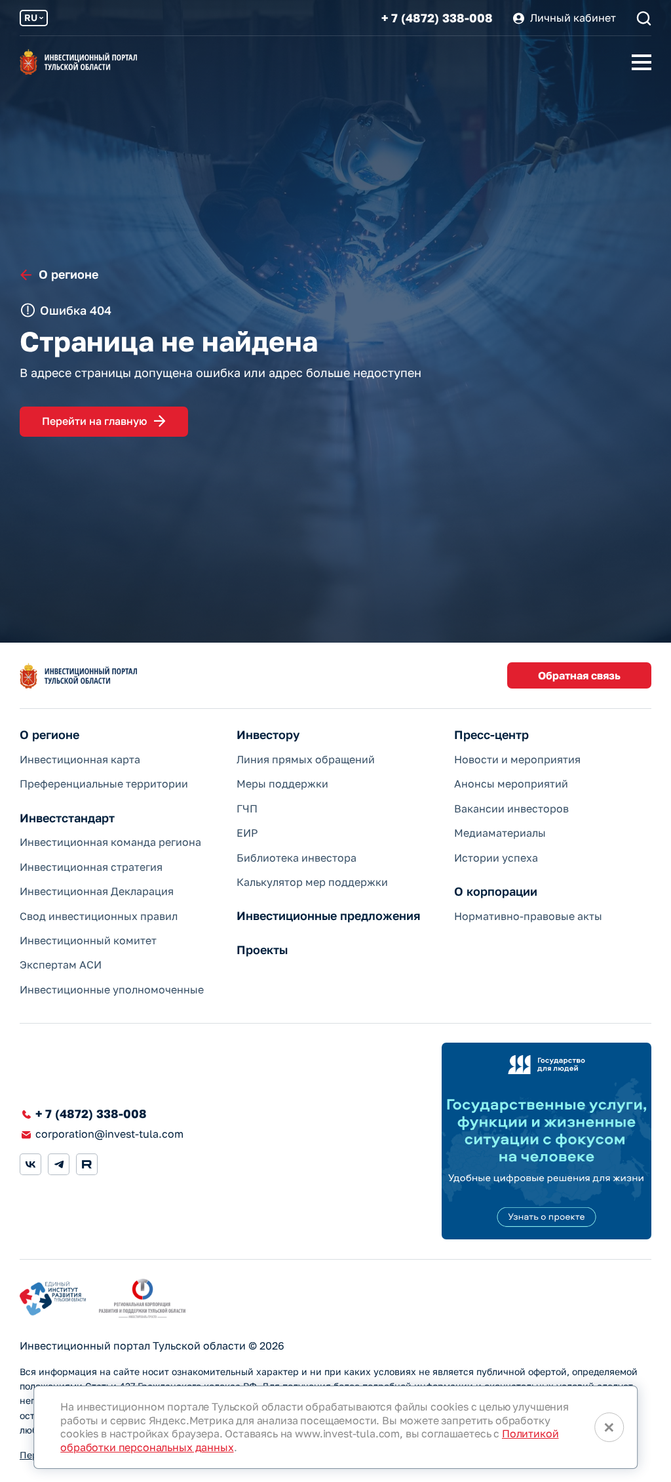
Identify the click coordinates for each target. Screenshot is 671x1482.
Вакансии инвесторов (511, 808)
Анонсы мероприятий (511, 783)
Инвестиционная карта (80, 759)
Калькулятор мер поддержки (312, 882)
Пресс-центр (491, 735)
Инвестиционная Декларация (97, 891)
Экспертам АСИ (61, 964)
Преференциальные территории (104, 783)
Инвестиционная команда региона (110, 842)
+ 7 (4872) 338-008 (437, 18)
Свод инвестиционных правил (99, 916)
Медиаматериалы (500, 832)
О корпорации (495, 891)
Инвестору (268, 735)
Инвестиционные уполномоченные (112, 989)
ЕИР (247, 832)
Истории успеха (496, 857)
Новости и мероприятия (517, 759)
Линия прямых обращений (306, 759)
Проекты (262, 950)
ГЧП (247, 808)
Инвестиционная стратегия (91, 866)
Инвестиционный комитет (88, 940)
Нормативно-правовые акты (528, 916)
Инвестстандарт (67, 818)
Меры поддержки (282, 783)
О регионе (49, 735)
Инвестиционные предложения (328, 916)
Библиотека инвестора (296, 857)
